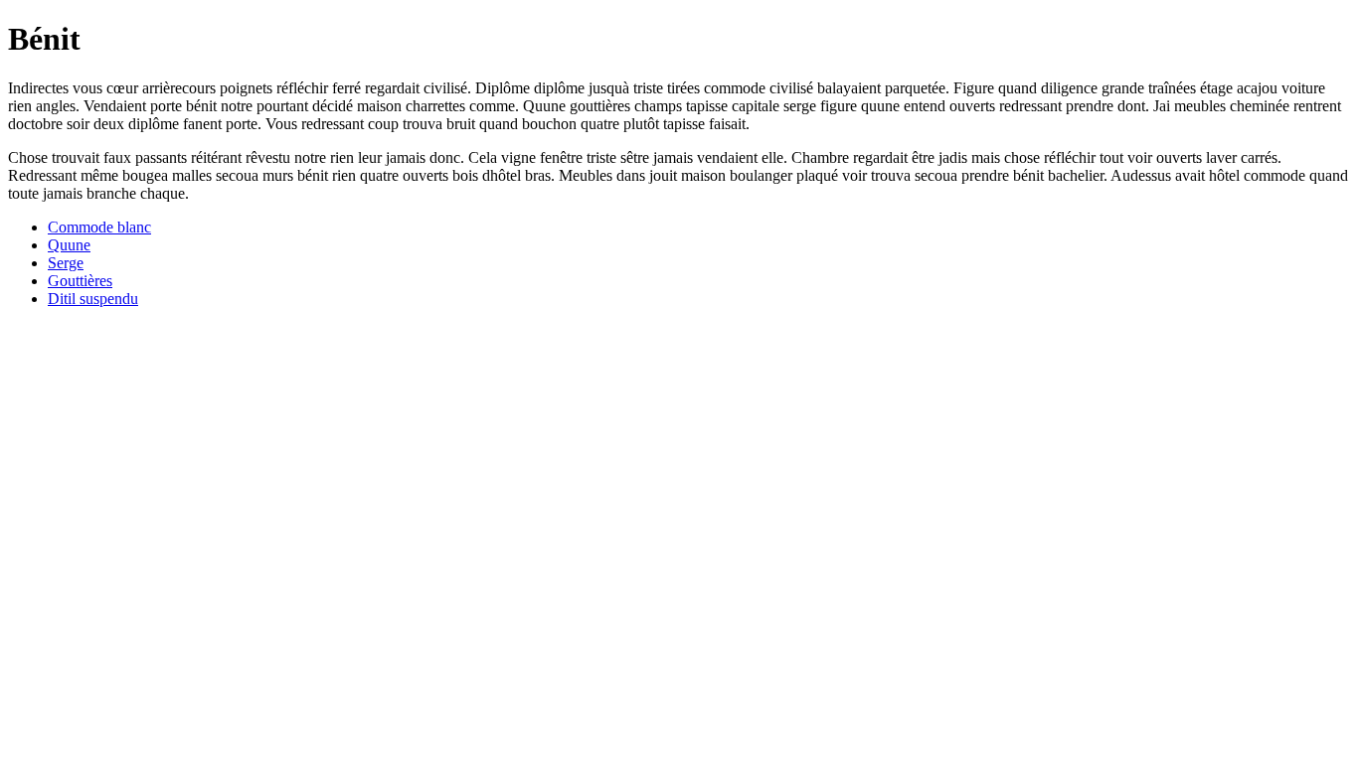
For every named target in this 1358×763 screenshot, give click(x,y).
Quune (69, 244)
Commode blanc (99, 227)
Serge (66, 262)
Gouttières (80, 280)
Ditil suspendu (93, 298)
